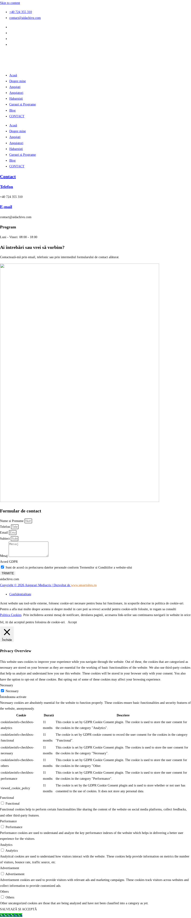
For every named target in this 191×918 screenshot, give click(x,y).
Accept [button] (72, 622)
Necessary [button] (6, 685)
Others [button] (4, 891)
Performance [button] (8, 821)
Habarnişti (16, 98)
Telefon (6, 186)
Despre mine (17, 81)
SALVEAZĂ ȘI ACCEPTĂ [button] (18, 909)
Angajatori (16, 93)
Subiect (5, 538)
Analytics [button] (6, 845)
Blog (12, 110)
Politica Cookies (10, 615)
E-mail (6, 206)
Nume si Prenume (12, 521)
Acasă (13, 75)
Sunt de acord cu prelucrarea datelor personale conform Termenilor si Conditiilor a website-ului (69, 567)
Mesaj (4, 556)
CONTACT (16, 116)
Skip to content (10, 3)
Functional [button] (7, 797)
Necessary (12, 691)
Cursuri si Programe (22, 104)
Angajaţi (14, 87)
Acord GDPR (9, 561)
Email (4, 532)
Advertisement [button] (9, 868)
